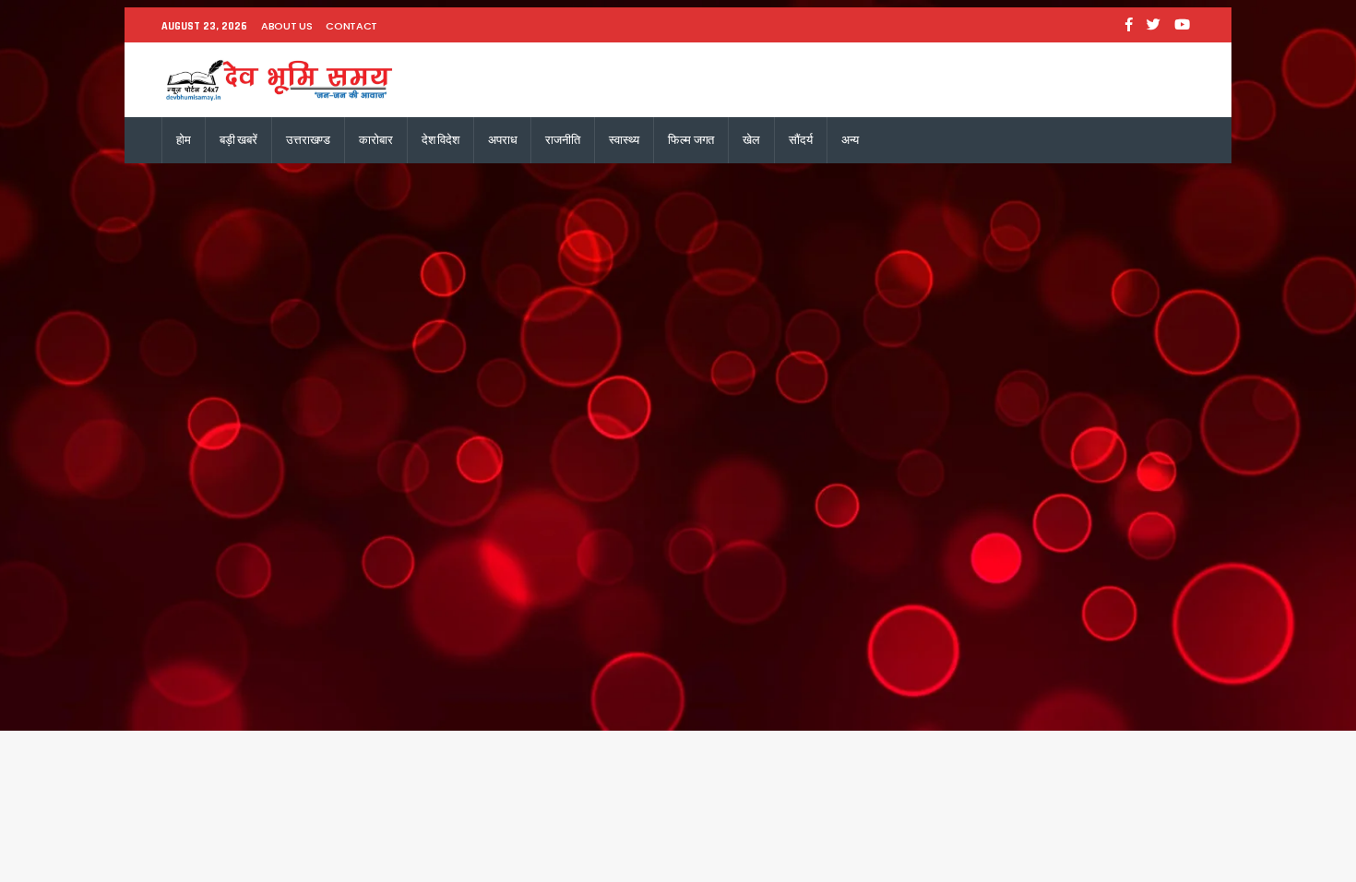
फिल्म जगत (691, 140)
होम (183, 140)
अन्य (850, 140)
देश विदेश (440, 140)
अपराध (502, 140)
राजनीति (562, 140)
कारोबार (375, 140)
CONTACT (351, 25)
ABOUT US (286, 25)
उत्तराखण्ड (308, 140)
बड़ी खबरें (238, 140)
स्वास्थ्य (624, 140)
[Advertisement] (678, 302)
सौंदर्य (801, 140)
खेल (751, 140)
